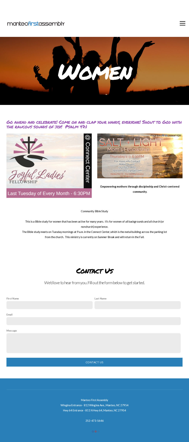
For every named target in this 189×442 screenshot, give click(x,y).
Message (11, 330)
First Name (12, 298)
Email (9, 314)
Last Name (100, 298)
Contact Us (94, 362)
